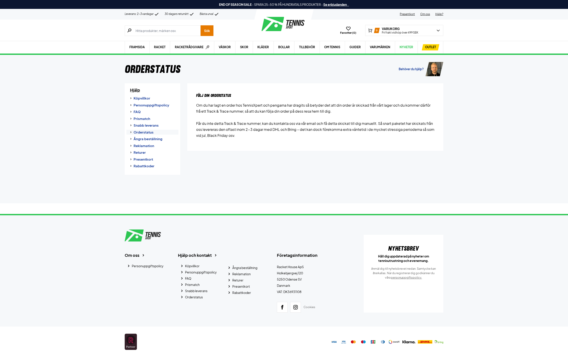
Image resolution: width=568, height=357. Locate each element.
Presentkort (407, 14)
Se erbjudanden (336, 4)
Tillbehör (307, 47)
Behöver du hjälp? (411, 69)
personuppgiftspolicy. (406, 277)
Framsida (137, 47)
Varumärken (380, 47)
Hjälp (135, 89)
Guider (355, 47)
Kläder (263, 47)
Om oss (425, 14)
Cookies (309, 307)
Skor (244, 47)
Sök (207, 31)
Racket (160, 47)
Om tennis (332, 47)
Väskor (225, 47)
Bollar (284, 47)
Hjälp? (439, 14)
